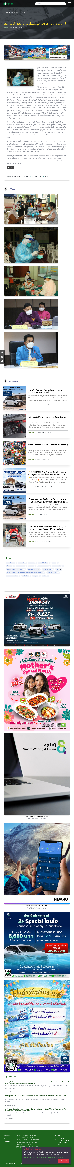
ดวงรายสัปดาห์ (28, 1144)
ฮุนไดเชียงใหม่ (11, 563)
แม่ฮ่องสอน (26, 576)
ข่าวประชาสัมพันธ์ (20, 1143)
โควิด (55, 563)
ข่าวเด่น (6, 27)
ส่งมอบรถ (32, 563)
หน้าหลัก (8, 12)
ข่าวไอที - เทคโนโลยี (31, 1143)
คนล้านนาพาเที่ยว (20, 1146)
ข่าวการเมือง (27, 1141)
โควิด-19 (10, 566)
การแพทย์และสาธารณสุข (33, 1146)
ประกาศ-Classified (21, 1148)
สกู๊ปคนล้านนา (19, 1144)
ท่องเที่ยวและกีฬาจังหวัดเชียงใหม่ (15, 569)
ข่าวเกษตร (18, 1139)
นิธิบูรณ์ (36, 576)
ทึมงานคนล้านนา (16, 176)
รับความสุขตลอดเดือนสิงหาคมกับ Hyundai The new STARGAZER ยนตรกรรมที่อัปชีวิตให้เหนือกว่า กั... (47, 500)
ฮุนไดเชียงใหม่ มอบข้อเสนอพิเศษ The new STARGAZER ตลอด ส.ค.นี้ (45, 391)
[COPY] (2, 361)
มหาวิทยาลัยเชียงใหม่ (13, 576)
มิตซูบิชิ (32, 566)
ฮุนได (58, 569)
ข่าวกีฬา (18, 1137)
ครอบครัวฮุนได (57, 566)
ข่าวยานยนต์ (25, 1137)
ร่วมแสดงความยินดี (33, 569)
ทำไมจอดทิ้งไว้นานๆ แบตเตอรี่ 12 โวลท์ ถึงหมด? (47, 417)
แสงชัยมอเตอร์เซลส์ (44, 566)
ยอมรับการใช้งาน (64, 1161)
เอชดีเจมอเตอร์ (21, 566)
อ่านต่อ (23, 12)
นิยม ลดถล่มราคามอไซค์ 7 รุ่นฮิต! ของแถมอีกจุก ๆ (48, 445)
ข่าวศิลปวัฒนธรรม (34, 1139)
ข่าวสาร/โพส (15, 12)
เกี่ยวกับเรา (6, 1139)
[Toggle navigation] (69, 3)
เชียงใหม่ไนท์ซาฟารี (53, 573)
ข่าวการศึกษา (33, 1136)
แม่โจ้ (45, 576)
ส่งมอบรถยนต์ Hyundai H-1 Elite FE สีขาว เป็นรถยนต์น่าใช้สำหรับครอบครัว (25, 573)
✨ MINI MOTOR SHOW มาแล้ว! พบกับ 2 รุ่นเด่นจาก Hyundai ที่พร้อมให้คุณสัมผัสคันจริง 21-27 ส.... (47, 473)
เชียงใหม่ (22, 563)
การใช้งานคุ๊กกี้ (7, 1142)
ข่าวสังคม (34, 1141)
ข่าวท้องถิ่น (18, 1136)
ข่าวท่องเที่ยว (19, 1141)
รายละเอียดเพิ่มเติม (50, 1161)
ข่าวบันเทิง (25, 1139)
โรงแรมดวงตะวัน (47, 569)
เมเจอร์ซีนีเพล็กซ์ (44, 563)
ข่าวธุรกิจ (25, 1136)
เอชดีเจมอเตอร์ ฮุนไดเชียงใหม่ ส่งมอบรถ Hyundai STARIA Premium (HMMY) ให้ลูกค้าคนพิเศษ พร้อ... (48, 527)
